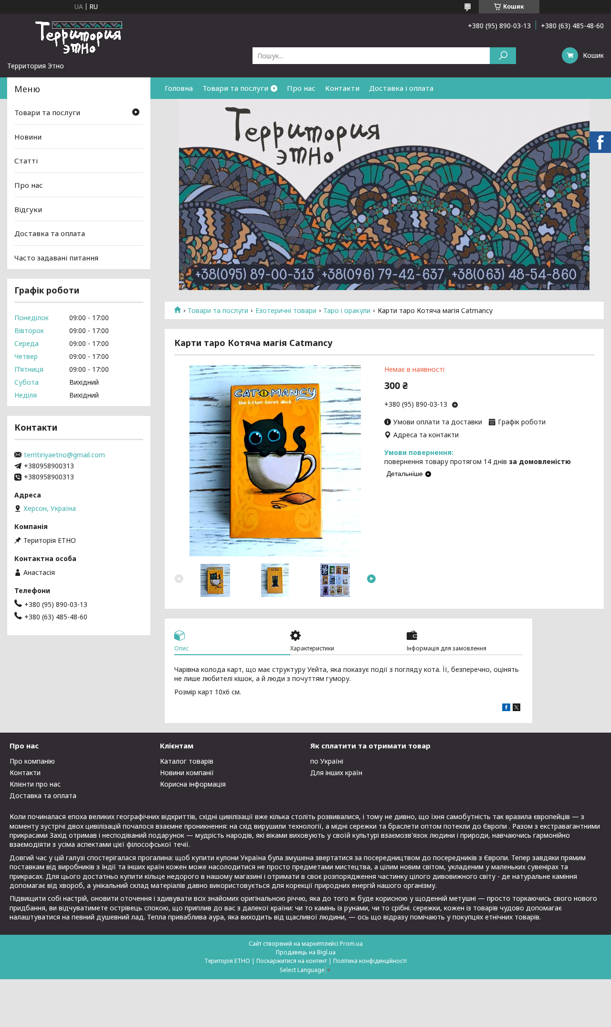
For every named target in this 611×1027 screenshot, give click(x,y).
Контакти (342, 88)
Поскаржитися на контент (291, 961)
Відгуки (28, 209)
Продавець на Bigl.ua (306, 952)
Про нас (301, 88)
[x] (516, 708)
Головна (179, 88)
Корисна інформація (193, 784)
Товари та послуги (235, 88)
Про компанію (32, 761)
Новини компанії (187, 772)
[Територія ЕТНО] (78, 37)
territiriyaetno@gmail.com (64, 455)
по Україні (326, 761)
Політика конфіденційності (370, 961)
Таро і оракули (346, 310)
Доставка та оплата (49, 233)
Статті (26, 160)
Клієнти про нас (35, 784)
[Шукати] (503, 55)
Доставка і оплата (401, 88)
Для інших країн (336, 772)
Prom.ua (351, 944)
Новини (28, 136)
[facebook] (506, 708)
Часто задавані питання (56, 257)
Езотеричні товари (285, 310)
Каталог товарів (186, 761)
